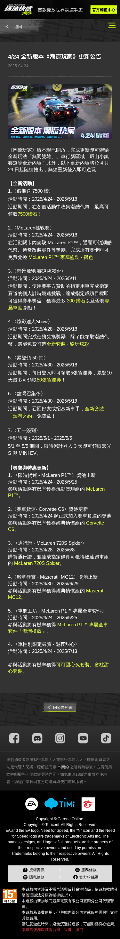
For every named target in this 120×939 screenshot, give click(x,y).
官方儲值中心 (103, 10)
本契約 (63, 767)
